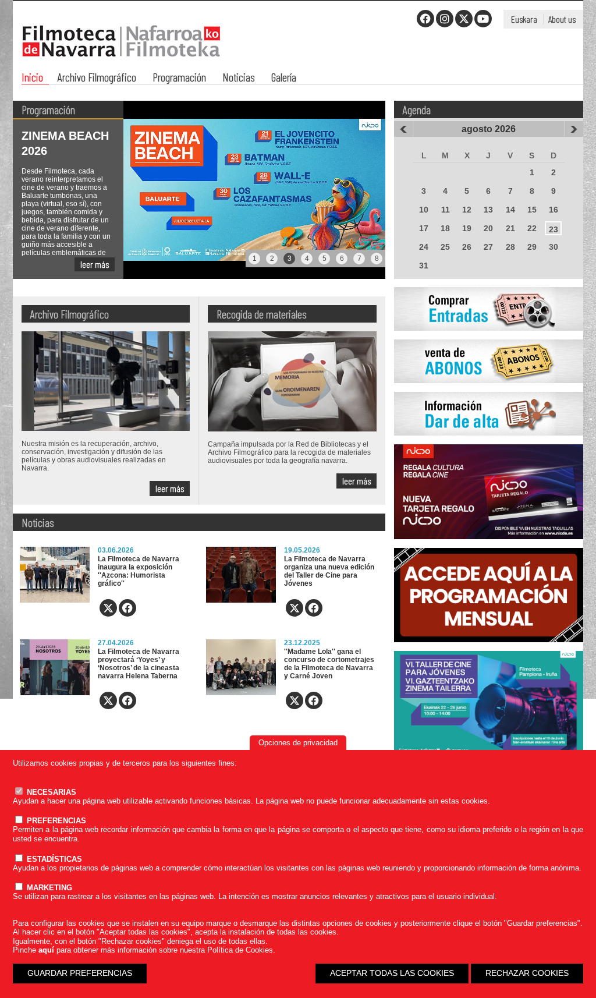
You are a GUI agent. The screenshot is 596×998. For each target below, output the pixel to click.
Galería (283, 78)
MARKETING (48, 887)
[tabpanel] (199, 190)
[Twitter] (464, 18)
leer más (94, 264)
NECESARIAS (50, 792)
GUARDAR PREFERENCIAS (79, 973)
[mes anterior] (403, 129)
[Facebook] (425, 18)
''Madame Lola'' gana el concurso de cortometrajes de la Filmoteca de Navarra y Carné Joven (329, 663)
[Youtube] (483, 18)
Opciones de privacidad (298, 742)
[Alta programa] (488, 441)
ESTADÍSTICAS (53, 859)
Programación (179, 78)
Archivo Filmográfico (97, 78)
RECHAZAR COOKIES (527, 973)
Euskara (524, 18)
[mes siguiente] (573, 129)
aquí (46, 950)
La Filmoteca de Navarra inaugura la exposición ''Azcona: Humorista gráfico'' (138, 571)
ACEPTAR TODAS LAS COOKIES (392, 973)
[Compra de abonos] (488, 389)
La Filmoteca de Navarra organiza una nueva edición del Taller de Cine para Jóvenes (329, 571)
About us (562, 18)
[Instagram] (444, 18)
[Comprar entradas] (488, 337)
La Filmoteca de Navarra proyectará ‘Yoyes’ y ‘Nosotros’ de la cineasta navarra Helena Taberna (138, 663)
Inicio (32, 78)
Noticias (238, 78)
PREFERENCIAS (55, 820)
